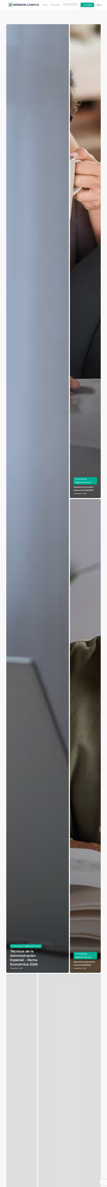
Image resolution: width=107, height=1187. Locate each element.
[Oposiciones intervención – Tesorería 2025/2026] (85, 736)
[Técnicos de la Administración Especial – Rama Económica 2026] (37, 498)
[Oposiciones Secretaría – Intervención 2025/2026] (85, 261)
